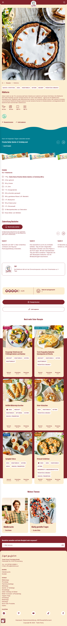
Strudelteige (5, 590)
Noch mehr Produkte (8, 603)
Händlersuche (6, 572)
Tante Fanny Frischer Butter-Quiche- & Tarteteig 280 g (26, 177)
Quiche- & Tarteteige (8, 588)
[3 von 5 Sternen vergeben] (12, 291)
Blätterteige (5, 580)
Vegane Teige (6, 596)
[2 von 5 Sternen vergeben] (9, 291)
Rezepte (8, 83)
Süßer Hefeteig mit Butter (9, 592)
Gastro (4, 605)
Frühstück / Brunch (51, 87)
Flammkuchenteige (7, 584)
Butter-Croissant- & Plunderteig (11, 594)
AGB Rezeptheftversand (44, 620)
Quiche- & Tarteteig (9, 87)
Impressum (19, 620)
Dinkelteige (5, 597)
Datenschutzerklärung (29, 620)
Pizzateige (5, 582)
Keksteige (5, 601)
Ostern (34, 87)
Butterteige (5, 599)
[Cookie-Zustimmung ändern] (3, 621)
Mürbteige (5, 586)
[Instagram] (4, 613)
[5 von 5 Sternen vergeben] (18, 291)
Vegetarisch (26, 87)
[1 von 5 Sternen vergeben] (6, 291)
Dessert (40, 87)
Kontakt (4, 574)
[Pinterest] (19, 613)
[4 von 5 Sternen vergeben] (15, 291)
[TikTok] (48, 613)
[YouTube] (33, 613)
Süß (18, 87)
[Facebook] (63, 613)
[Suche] (64, 2)
